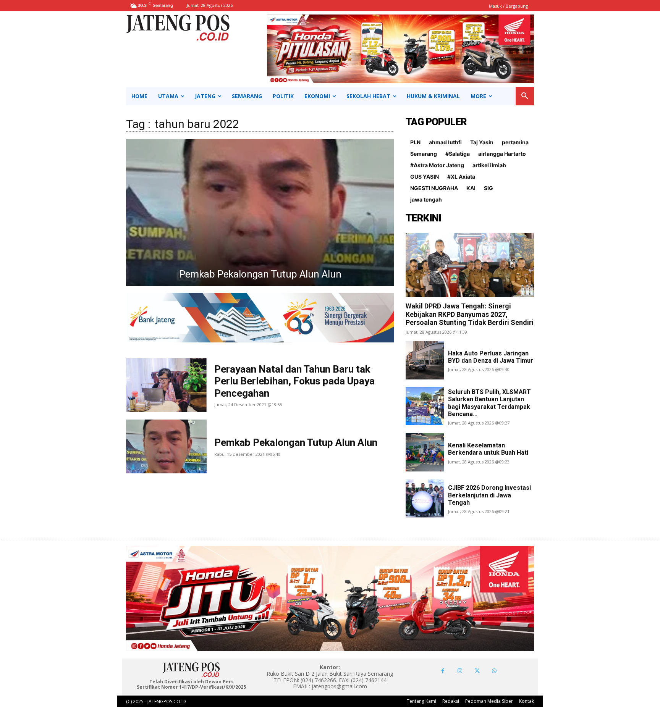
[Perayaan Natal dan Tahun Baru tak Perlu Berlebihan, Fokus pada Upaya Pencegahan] (260, 212)
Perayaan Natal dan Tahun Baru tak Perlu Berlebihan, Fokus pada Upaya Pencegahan (294, 381)
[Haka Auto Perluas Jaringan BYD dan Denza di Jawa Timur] (425, 360)
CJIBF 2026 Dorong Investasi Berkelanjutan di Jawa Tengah (489, 495)
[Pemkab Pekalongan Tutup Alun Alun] (166, 446)
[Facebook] (443, 671)
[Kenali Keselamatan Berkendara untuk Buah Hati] (425, 452)
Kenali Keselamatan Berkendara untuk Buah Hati (488, 449)
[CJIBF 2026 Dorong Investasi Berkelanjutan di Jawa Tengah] (425, 498)
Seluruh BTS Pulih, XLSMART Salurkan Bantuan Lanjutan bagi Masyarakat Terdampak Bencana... (489, 403)
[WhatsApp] (494, 671)
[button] (525, 96)
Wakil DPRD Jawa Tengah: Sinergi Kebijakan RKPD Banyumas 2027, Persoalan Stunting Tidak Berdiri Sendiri (470, 314)
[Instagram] (460, 671)
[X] (477, 671)
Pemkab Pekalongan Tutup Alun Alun (295, 442)
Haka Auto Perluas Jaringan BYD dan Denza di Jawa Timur (490, 357)
